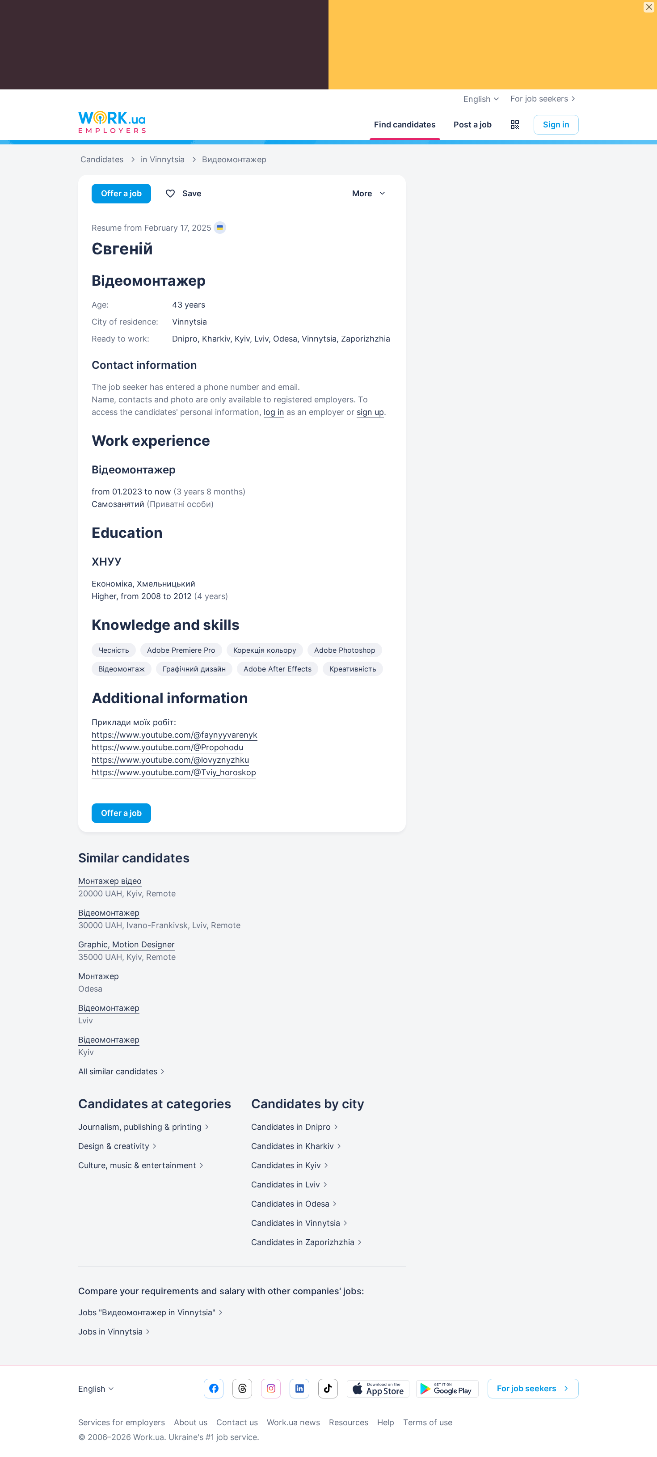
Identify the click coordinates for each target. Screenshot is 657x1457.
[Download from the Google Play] (447, 1388)
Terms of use (427, 1422)
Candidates (291, 1127)
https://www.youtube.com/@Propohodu (167, 747)
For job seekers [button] (526, 1388)
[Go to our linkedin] (299, 1388)
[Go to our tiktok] (328, 1388)
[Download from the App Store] (378, 1388)
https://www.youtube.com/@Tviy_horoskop (174, 772)
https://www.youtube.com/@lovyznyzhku (170, 759)
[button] (515, 125)
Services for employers (121, 1422)
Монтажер (98, 976)
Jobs (110, 1331)
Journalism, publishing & (140, 1127)
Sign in (556, 124)
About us (190, 1422)
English (91, 1389)
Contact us (237, 1422)
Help (385, 1422)
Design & (113, 1146)
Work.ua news (293, 1422)
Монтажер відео (110, 881)
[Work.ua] (111, 122)
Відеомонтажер (108, 912)
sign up (370, 412)
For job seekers (539, 98)
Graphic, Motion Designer (126, 944)
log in (274, 412)
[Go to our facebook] (213, 1388)
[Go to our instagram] (271, 1388)
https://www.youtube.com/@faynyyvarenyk (174, 734)
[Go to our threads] (242, 1388)
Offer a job (121, 193)
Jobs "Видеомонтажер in (146, 1312)
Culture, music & (137, 1165)
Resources (348, 1422)
